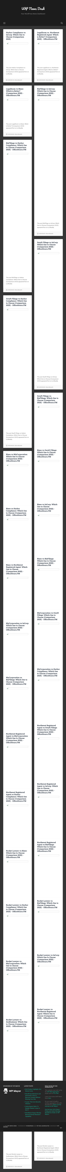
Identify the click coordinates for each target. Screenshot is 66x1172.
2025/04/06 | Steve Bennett (46, 80)
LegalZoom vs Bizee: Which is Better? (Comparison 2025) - (15, 92)
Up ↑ (61, 1127)
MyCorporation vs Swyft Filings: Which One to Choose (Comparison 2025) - (48, 616)
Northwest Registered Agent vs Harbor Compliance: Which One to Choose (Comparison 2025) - (16, 796)
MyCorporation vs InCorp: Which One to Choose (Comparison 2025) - (17, 626)
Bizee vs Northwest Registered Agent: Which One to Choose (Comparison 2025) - (16, 569)
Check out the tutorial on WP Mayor (53, 1105)
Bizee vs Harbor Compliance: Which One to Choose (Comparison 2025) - (16, 511)
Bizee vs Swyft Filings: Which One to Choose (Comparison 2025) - (47, 453)
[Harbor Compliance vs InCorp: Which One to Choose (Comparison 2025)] (17, 53)
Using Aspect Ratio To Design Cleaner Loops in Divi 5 (32, 1108)
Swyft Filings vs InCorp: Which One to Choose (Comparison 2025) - (47, 245)
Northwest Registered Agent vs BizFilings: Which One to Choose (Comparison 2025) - (46, 846)
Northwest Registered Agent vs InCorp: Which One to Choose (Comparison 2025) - (47, 788)
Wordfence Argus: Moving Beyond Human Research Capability (33, 1114)
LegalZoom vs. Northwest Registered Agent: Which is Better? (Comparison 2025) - (48, 35)
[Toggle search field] (62, 23)
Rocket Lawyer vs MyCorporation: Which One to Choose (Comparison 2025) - (16, 965)
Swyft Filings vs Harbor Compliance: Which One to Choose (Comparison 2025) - (16, 301)
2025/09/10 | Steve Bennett (15, 80)
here (49, 1098)
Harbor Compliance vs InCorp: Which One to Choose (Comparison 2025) (16, 35)
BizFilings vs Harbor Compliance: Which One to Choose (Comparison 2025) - (16, 146)
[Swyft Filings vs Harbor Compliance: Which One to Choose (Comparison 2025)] (17, 369)
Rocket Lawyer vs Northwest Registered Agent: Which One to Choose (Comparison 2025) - (47, 1013)
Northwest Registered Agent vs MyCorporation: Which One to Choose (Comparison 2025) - (17, 738)
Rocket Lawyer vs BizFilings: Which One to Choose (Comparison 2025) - (47, 904)
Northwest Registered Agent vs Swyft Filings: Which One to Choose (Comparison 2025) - (47, 729)
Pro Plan (56, 1093)
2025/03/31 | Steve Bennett (46, 1158)
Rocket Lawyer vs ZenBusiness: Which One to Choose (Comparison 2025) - (16, 1022)
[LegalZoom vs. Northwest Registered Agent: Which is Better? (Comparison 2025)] (48, 53)
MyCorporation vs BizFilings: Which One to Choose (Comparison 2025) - (16, 680)
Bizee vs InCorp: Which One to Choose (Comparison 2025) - (47, 507)
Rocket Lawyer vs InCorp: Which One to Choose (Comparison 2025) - (48, 958)
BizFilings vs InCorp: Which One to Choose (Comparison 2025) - (46, 92)
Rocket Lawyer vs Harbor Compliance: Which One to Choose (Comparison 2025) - (17, 908)
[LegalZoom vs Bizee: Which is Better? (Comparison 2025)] (17, 109)
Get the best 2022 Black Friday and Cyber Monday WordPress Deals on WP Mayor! (52, 1112)
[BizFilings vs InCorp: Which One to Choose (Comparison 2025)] (48, 159)
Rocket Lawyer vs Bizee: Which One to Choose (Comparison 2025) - (16, 854)
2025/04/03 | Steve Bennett (46, 233)
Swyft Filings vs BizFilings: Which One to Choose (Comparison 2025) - (47, 399)
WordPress (29, 1125)
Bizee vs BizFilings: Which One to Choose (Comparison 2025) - (46, 561)
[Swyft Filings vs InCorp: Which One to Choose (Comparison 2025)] (48, 312)
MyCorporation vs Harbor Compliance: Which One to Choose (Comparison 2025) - (48, 672)
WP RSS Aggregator (53, 1092)
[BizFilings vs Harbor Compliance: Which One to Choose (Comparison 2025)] (17, 213)
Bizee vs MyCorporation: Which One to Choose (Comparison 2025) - (17, 457)
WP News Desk (33, 8)
